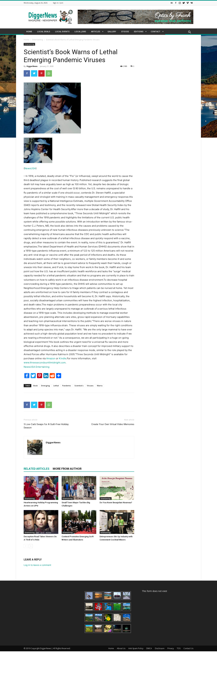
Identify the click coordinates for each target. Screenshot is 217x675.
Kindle (62, 358)
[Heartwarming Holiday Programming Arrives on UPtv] (41, 488)
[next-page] (31, 546)
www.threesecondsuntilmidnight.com (45, 362)
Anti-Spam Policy (135, 648)
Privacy (170, 648)
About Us (121, 648)
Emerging (45, 385)
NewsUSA (30, 168)
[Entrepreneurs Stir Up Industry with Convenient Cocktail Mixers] (117, 522)
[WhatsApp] (49, 73)
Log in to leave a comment (37, 565)
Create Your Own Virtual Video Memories (112, 424)
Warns (99, 385)
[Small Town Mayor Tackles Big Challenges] (79, 488)
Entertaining (37, 39)
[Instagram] (179, 3)
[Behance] (171, 3)
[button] (189, 32)
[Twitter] (183, 3)
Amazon (50, 358)
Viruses (90, 385)
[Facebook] (175, 3)
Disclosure (159, 648)
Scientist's (79, 385)
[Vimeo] (187, 3)
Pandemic (66, 385)
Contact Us (188, 648)
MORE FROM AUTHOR (67, 468)
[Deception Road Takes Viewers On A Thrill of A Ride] (41, 522)
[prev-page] (26, 546)
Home (26, 39)
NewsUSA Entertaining (36, 366)
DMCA (149, 648)
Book (35, 385)
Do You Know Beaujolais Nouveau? (116, 502)
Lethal (56, 385)
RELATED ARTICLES (36, 468)
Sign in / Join (58, 3)
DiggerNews (32, 66)
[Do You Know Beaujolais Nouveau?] (117, 488)
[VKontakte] (191, 3)
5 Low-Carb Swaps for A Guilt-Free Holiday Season (46, 426)
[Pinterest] (41, 73)
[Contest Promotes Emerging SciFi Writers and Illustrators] (79, 522)
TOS (178, 648)
